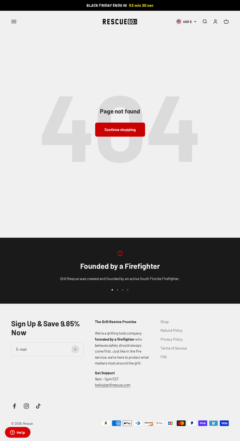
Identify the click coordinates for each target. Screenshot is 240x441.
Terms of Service (174, 347)
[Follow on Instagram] (26, 406)
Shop (165, 321)
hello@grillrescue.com (112, 384)
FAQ (164, 356)
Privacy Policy (172, 339)
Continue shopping (120, 129)
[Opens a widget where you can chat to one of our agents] (17, 433)
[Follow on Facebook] (14, 406)
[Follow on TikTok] (38, 406)
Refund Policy (172, 330)
